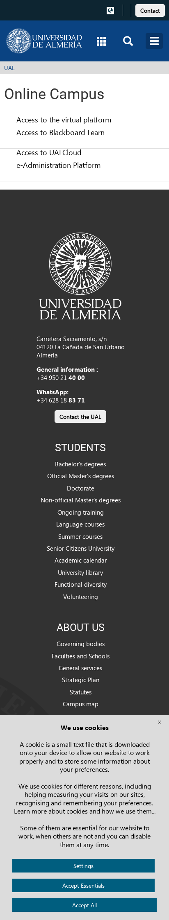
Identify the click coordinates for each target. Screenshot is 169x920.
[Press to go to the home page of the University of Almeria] (44, 41)
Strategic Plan (80, 680)
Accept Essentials (83, 885)
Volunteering (80, 596)
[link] (150, 9)
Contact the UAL (80, 416)
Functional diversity (81, 584)
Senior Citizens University (80, 548)
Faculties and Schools (81, 656)
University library (80, 572)
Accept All (84, 905)
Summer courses (80, 536)
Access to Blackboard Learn (60, 132)
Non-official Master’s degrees (81, 500)
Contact (150, 10)
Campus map (80, 704)
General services (80, 668)
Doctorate (80, 488)
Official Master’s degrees (80, 476)
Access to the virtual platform (64, 119)
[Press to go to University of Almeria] (80, 275)
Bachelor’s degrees (80, 464)
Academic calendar (81, 560)
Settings (83, 866)
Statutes (80, 692)
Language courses (80, 524)
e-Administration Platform (58, 165)
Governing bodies (81, 644)
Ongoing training (80, 512)
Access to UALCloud (49, 152)
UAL (9, 68)
